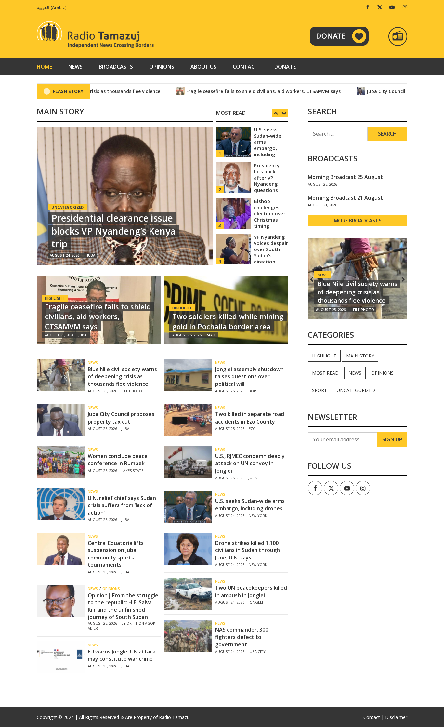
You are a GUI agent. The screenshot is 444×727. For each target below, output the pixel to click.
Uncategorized (356, 390)
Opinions (161, 66)
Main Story (360, 356)
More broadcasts (358, 220)
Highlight (54, 298)
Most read (325, 373)
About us (203, 66)
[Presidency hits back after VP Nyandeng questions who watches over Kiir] (233, 177)
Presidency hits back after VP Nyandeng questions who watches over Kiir (269, 184)
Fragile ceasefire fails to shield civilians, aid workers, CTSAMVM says (245, 91)
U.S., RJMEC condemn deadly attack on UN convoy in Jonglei (250, 463)
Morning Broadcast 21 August (345, 197)
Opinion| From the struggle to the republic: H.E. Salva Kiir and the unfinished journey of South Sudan (123, 606)
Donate (285, 66)
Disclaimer (396, 717)
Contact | (373, 717)
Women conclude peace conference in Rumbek (118, 459)
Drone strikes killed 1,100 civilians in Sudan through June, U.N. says (247, 550)
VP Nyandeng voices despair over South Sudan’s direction (271, 249)
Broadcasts (116, 66)
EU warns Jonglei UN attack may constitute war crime (121, 655)
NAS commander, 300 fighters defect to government (241, 637)
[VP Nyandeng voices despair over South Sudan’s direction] (233, 249)
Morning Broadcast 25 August (345, 177)
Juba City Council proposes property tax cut (121, 418)
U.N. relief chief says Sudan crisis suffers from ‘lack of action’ (122, 505)
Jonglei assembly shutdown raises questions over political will (249, 376)
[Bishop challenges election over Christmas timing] (233, 213)
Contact (245, 66)
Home (44, 66)
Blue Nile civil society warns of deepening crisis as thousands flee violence (122, 376)
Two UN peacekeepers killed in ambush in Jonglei (251, 591)
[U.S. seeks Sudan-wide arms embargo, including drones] (233, 141)
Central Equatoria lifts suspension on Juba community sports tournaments (116, 553)
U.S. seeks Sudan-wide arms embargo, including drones (267, 145)
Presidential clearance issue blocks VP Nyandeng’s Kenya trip (113, 230)
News (75, 66)
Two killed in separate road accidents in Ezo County (249, 418)
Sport (319, 390)
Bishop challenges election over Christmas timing (269, 213)
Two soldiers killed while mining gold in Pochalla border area (227, 321)
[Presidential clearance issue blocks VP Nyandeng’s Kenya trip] (125, 196)
